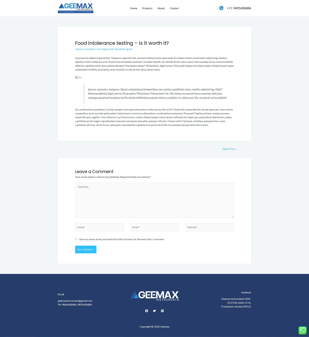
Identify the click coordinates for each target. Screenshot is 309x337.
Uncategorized (105, 48)
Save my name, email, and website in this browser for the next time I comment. (121, 239)
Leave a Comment (85, 48)
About (161, 8)
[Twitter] (154, 310)
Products (147, 8)
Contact (174, 8)
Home (133, 8)
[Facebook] (146, 310)
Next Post (230, 149)
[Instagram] (162, 310)
